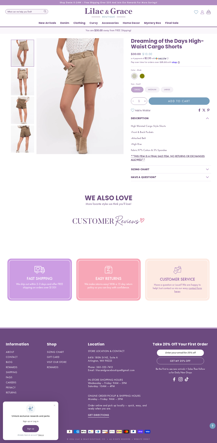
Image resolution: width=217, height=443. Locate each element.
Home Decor (131, 23)
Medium (152, 89)
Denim (64, 23)
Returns (11, 392)
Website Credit (142, 439)
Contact (12, 357)
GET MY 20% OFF (180, 360)
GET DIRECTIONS (98, 415)
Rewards (11, 367)
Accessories (110, 23)
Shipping (11, 372)
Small (137, 89)
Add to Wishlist (142, 110)
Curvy (93, 23)
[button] (209, 12)
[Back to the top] (213, 426)
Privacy (11, 387)
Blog (9, 362)
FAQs (9, 377)
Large (167, 89)
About (10, 352)
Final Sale (171, 23)
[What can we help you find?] (45, 11)
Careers (11, 382)
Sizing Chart (55, 352)
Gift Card (53, 357)
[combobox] (26, 11)
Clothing (79, 23)
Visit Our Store (57, 362)
